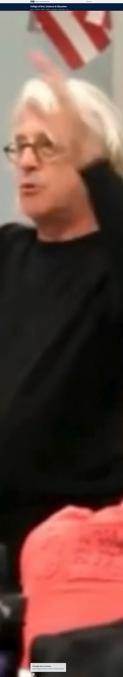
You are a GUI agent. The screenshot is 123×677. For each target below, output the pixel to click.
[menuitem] (32, 9)
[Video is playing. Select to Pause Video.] (33, 674)
